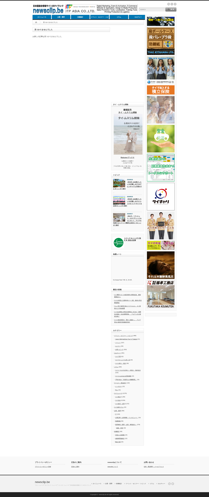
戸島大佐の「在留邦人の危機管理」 (126, 379)
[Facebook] (172, 483)
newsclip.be (42, 482)
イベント (118, 342)
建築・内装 (119, 428)
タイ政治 (118, 397)
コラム (119, 17)
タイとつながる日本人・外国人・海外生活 (128, 370)
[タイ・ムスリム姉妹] (128, 154)
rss (168, 4)
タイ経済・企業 (120, 403)
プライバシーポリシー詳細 (43, 466)
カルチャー (138, 17)
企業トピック (119, 349)
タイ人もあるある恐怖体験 (123, 376)
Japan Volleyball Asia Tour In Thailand (126, 339)
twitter (172, 4)
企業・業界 (61, 17)
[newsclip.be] (48, 13)
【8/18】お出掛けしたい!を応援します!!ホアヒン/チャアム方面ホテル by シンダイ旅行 (127, 185)
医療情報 (118, 421)
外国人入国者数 (120, 435)
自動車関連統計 (120, 438)
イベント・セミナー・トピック (99, 17)
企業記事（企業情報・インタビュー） (126, 417)
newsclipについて (113, 466)
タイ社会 (118, 400)
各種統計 (80, 17)
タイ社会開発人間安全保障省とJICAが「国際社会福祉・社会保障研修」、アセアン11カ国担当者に (127, 314)
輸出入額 (118, 442)
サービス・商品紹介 (120, 383)
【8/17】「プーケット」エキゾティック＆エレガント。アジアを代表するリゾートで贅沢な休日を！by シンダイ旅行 (127, 220)
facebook (175, 4)
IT (115, 414)
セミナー (118, 346)
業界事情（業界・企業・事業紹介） (126, 424)
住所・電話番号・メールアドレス (154, 466)
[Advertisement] (127, 63)
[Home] (36, 22)
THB (124, 280)
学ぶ (116, 390)
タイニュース (41, 17)
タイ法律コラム (118, 407)
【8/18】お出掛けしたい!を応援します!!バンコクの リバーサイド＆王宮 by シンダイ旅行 (127, 202)
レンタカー (118, 386)
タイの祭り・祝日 (120, 363)
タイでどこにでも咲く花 (122, 360)
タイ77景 (118, 356)
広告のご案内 (75, 466)
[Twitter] (169, 483)
